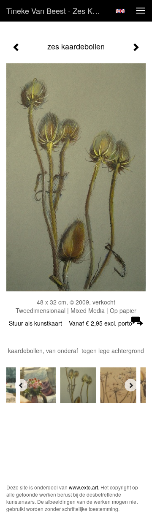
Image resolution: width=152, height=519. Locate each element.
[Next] (131, 385)
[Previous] (21, 385)
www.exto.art (83, 487)
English (120, 11)
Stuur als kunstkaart (70, 323)
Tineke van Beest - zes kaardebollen (58, 10)
